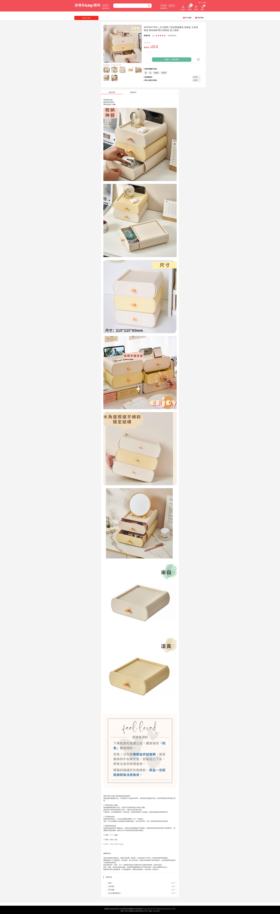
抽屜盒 (156, 73)
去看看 (195, 77)
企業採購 (163, 5)
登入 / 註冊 (202, 2)
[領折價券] (199, 18)
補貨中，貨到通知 (172, 59)
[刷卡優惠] (187, 18)
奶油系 (164, 73)
